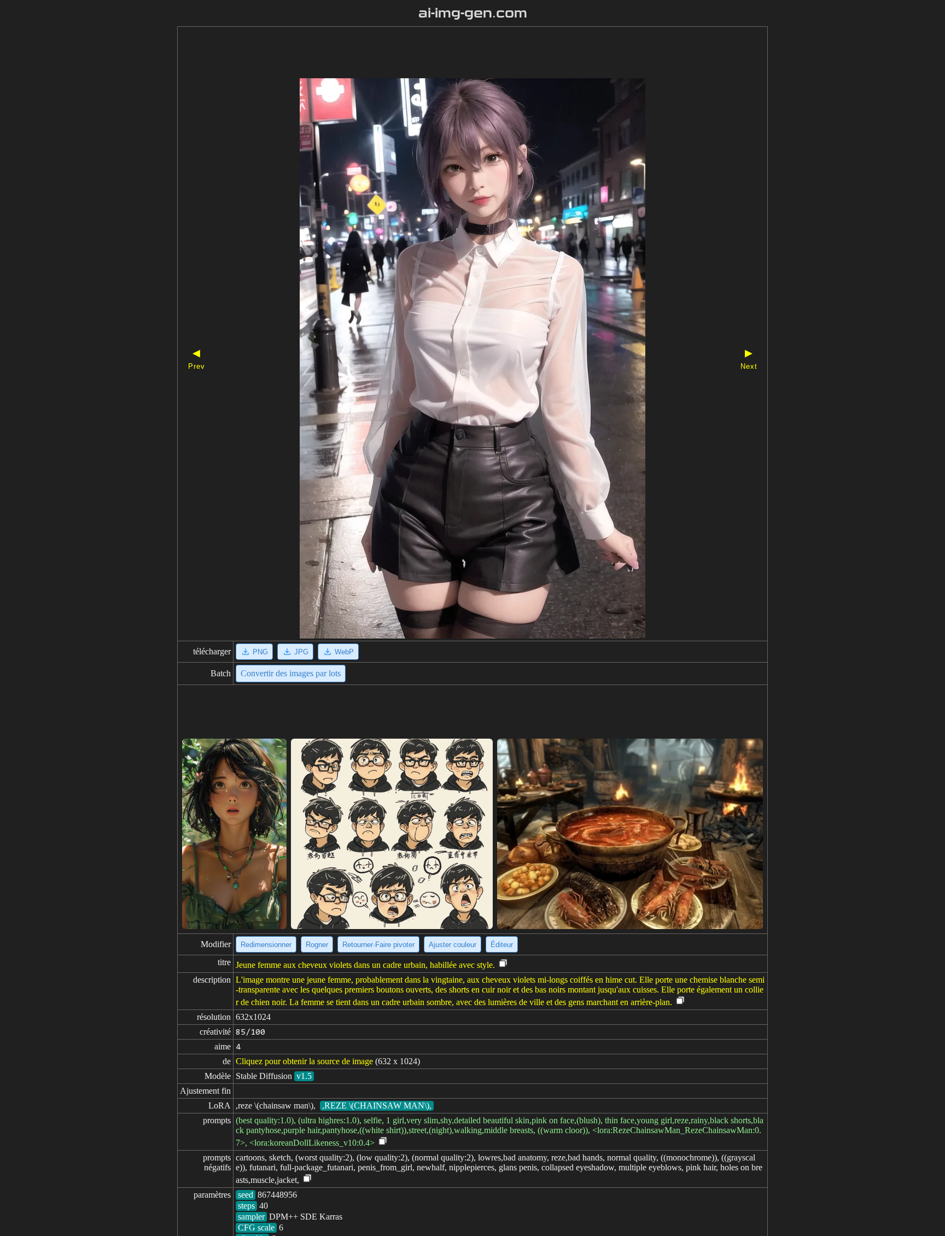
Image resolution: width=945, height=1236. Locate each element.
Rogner (317, 945)
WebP (344, 652)
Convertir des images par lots (291, 673)
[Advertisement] (453, 53)
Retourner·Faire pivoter (378, 945)
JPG (301, 652)
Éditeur (502, 945)
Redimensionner (266, 945)
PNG (260, 652)
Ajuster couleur (452, 945)
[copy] (503, 964)
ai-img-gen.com (472, 13)
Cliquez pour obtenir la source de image (304, 1061)
